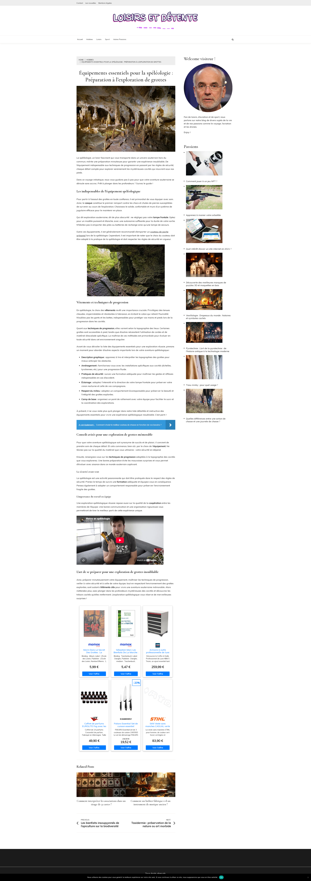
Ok (221, 877)
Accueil (80, 39)
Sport (107, 39)
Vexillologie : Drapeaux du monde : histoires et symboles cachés (208, 317)
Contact (80, 3)
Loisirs (98, 39)
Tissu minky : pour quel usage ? (202, 385)
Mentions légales (105, 3)
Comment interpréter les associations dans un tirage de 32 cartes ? (101, 802)
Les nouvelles (90, 3)
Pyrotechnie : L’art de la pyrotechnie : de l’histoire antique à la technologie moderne (207, 350)
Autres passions (119, 39)
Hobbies (89, 39)
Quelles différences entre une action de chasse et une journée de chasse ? (205, 420)
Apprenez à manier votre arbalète (203, 215)
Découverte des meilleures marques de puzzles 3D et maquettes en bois (206, 284)
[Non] (308, 877)
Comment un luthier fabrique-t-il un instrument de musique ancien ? (150, 802)
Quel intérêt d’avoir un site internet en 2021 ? (208, 248)
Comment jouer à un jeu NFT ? (201, 181)
